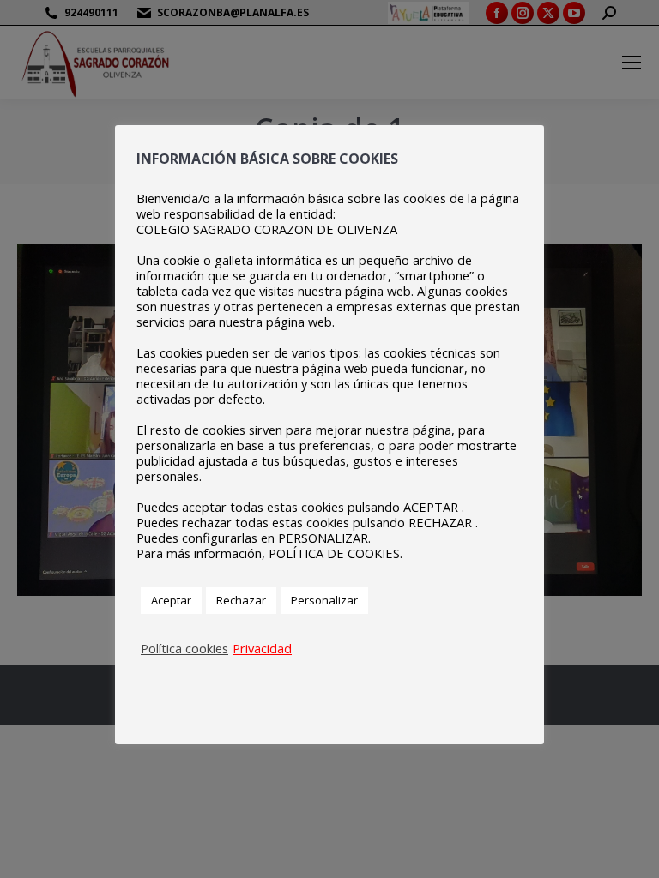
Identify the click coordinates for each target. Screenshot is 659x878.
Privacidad (262, 648)
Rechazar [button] (241, 600)
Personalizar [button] (324, 600)
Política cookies (184, 648)
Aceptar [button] (171, 600)
